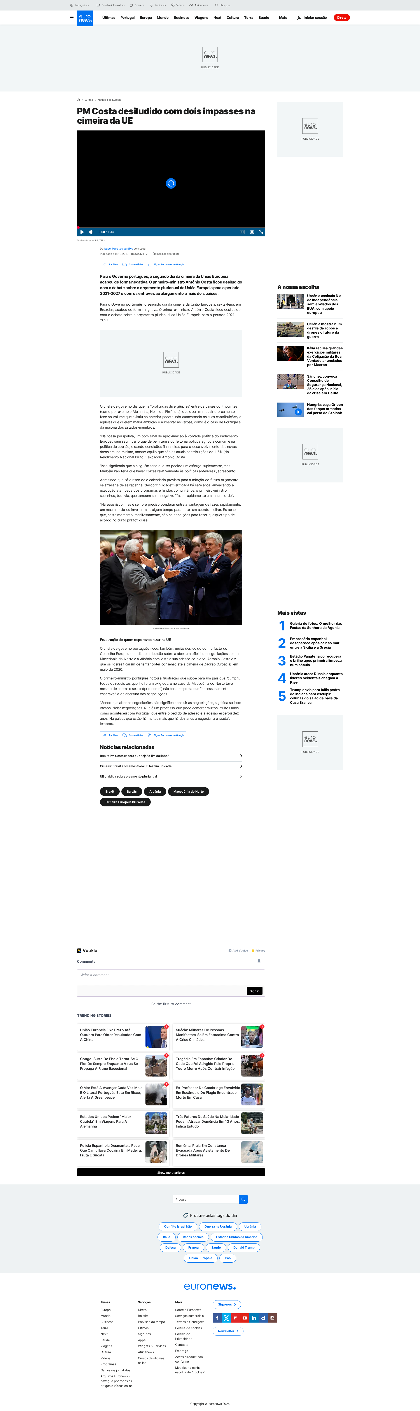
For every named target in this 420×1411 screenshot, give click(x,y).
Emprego (181, 1351)
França (193, 1247)
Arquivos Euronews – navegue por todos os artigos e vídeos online (117, 1381)
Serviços (144, 1302)
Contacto (181, 1345)
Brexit (109, 791)
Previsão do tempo (151, 1322)
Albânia (155, 791)
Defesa (170, 1247)
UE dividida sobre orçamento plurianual (128, 776)
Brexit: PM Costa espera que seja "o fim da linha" (134, 756)
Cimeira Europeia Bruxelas (125, 802)
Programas (108, 1364)
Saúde (264, 17)
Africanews (146, 1352)
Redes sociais (193, 1237)
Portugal (128, 17)
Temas (105, 1302)
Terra (248, 17)
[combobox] (238, 5)
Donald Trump (244, 1247)
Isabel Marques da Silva (118, 248)
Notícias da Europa (109, 100)
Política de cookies (188, 1328)
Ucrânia (250, 1226)
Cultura (233, 17)
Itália (166, 1237)
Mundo (162, 17)
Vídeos (105, 1358)
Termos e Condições (189, 1322)
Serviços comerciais (189, 1316)
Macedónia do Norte (188, 791)
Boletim (143, 1316)
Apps (141, 1340)
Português (81, 5)
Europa (146, 17)
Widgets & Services (152, 1346)
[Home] (78, 99)
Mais (178, 1302)
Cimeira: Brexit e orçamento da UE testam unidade (136, 766)
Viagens (201, 17)
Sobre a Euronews (188, 1310)
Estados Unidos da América (236, 1237)
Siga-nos (144, 1334)
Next (217, 17)
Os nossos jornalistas (115, 1370)
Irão (228, 1258)
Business (181, 17)
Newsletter (226, 1331)
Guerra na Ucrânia (218, 1226)
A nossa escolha (298, 287)
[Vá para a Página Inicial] (85, 18)
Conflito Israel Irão (178, 1226)
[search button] (216, 5)
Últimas (108, 17)
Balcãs (132, 791)
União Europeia (200, 1258)
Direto (341, 17)
